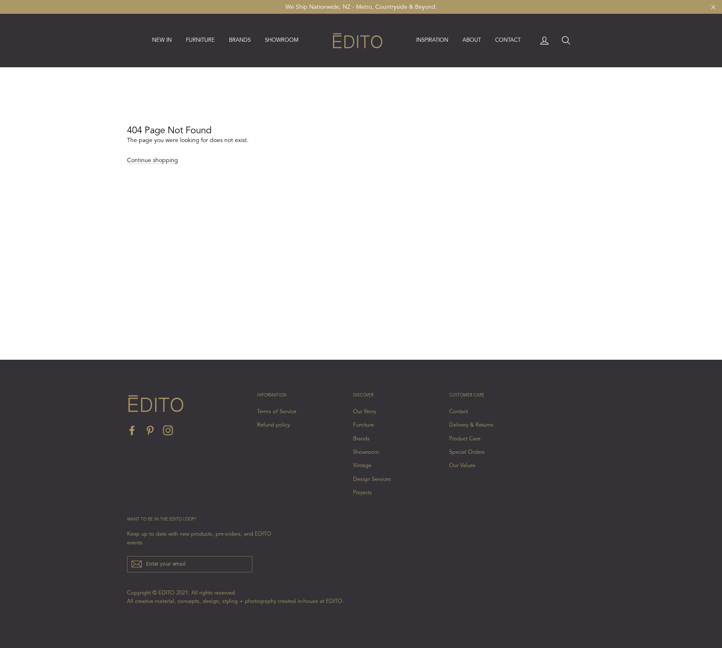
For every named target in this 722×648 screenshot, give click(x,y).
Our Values (462, 465)
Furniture (363, 425)
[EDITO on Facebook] (132, 430)
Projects (362, 493)
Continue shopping (152, 160)
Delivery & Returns (471, 425)
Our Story (364, 411)
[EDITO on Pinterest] (150, 430)
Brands (361, 439)
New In (162, 40)
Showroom (282, 40)
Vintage (362, 465)
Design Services (372, 479)
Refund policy (273, 425)
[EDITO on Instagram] (168, 430)
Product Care (464, 439)
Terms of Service (276, 411)
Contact (508, 40)
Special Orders (467, 452)
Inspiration (432, 40)
